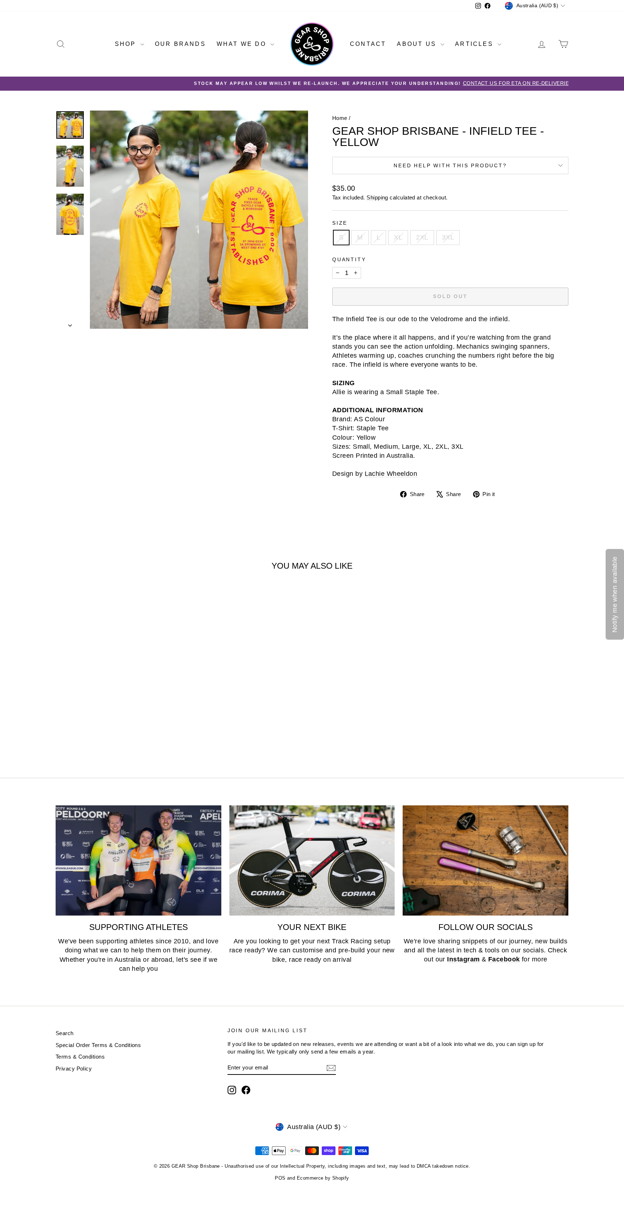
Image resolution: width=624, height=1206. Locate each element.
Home (339, 118)
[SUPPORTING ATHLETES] (138, 860)
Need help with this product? (450, 165)
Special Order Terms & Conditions (98, 1045)
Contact (368, 44)
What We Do (243, 44)
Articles (475, 44)
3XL (448, 237)
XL (398, 237)
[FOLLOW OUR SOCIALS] (485, 860)
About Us (418, 44)
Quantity (349, 259)
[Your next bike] (312, 860)
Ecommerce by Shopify (323, 1178)
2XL (422, 237)
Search (65, 1033)
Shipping (377, 197)
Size (339, 223)
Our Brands (180, 44)
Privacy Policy (74, 1068)
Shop (127, 44)
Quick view (117, 702)
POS (280, 1178)
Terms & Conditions (80, 1057)
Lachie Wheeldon (391, 473)
